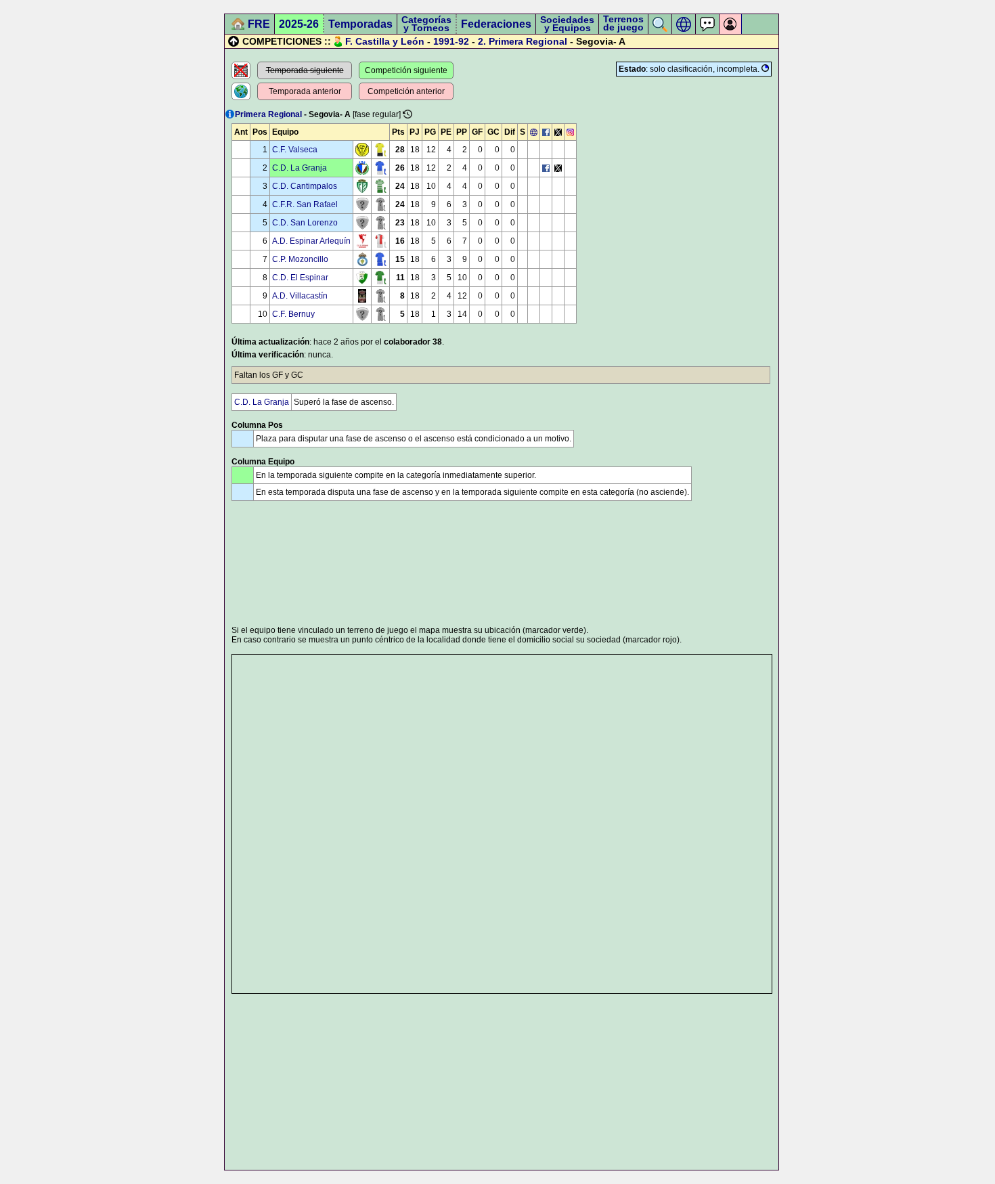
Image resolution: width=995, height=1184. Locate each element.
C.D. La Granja (299, 168)
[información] (229, 114)
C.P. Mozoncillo (300, 259)
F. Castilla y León (384, 41)
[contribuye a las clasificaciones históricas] (407, 114)
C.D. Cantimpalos (304, 186)
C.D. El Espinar (300, 277)
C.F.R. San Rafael (305, 204)
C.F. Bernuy (293, 314)
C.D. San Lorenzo (305, 222)
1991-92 (451, 41)
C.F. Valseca (294, 149)
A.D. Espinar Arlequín (311, 241)
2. (482, 41)
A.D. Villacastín (300, 296)
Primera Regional (528, 41)
